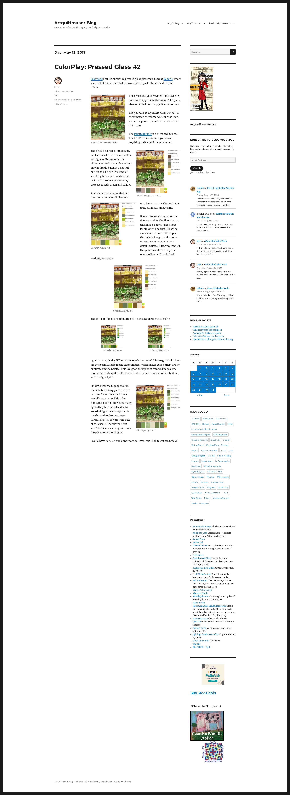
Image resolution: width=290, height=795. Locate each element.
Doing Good (197, 445)
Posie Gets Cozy (200, 618)
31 (213, 390)
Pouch (194, 482)
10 (213, 373)
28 (193, 390)
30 (206, 390)
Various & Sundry (221, 498)
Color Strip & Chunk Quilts (204, 429)
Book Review (218, 424)
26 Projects (208, 418)
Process (204, 482)
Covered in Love (200, 545)
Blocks (205, 424)
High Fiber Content (202, 574)
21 (194, 384)
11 (219, 373)
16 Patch (195, 418)
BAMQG (195, 424)
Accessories (221, 418)
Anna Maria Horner (202, 526)
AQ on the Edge (200, 533)
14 (193, 379)
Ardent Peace (199, 539)
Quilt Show (196, 492)
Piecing (210, 477)
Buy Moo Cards (203, 693)
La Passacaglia (222, 461)
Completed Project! (200, 434)
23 (206, 384)
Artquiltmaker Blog (75, 22)
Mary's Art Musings (202, 590)
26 (226, 384)
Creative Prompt (199, 440)
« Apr (199, 395)
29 (200, 390)
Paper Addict (199, 602)
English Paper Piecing (217, 445)
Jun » (226, 395)
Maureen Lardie (200, 593)
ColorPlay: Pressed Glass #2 (97, 66)
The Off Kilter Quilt (202, 647)
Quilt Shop (223, 487)
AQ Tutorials (194, 23)
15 (200, 379)
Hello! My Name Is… (220, 23)
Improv (194, 461)
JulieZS (200, 188)
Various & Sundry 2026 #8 (205, 326)
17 (213, 379)
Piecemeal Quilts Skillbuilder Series (209, 606)
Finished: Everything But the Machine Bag (213, 339)
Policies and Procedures (87, 781)
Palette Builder (143, 133)
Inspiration (76, 100)
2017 (56, 95)
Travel (207, 498)
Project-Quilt (197, 487)
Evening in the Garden (203, 568)
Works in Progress (200, 503)
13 (232, 373)
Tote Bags (196, 498)
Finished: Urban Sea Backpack (207, 330)
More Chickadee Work (216, 241)
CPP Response (220, 434)
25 (219, 384)
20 (232, 379)
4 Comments (60, 104)
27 (232, 384)
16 (206, 379)
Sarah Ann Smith (201, 641)
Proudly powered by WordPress (116, 781)
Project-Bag (217, 482)
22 (200, 384)
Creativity (65, 100)
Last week (97, 78)
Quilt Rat (197, 621)
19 (226, 379)
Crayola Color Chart (202, 558)
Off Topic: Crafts (214, 471)
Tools (225, 492)
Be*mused (198, 542)
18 (219, 379)
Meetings (196, 466)
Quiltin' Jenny (199, 628)
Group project (198, 455)
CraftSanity (198, 555)
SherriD (196, 644)
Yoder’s (168, 78)
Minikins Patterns (212, 466)
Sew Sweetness (212, 492)
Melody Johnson (201, 596)
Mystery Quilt (197, 471)
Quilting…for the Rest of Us (206, 634)
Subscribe (196, 168)
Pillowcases (223, 477)
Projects (211, 487)
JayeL (57, 87)
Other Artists (197, 477)
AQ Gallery (173, 23)
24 (213, 384)
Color (57, 100)
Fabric (194, 450)
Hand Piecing (224, 455)
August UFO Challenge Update (207, 333)
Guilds (211, 455)
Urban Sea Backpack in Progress (208, 336)
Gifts (231, 450)
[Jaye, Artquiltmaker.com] (213, 89)
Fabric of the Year (209, 450)
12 (226, 373)
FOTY (223, 450)
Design (226, 440)
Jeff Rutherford (200, 580)
